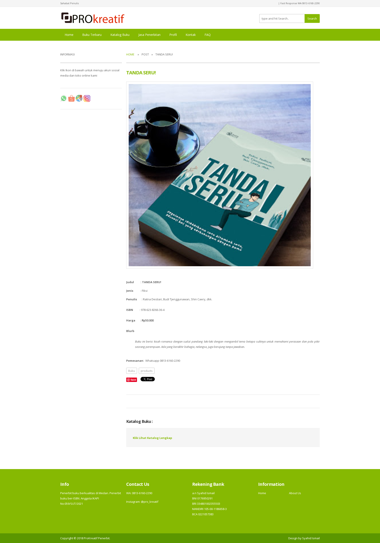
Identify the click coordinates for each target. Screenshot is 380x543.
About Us (295, 493)
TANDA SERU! (141, 72)
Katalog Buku (120, 35)
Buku (131, 371)
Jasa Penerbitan (149, 35)
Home (69, 35)
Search (312, 18)
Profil (173, 35)
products (147, 371)
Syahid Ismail (311, 538)
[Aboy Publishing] (93, 17)
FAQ (208, 35)
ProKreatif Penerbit (97, 538)
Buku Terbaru (92, 35)
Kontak (191, 35)
